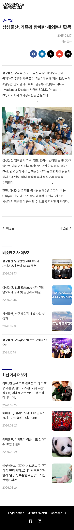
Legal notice (16, 513)
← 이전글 (8, 228)
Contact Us (58, 513)
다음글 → (66, 228)
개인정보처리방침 (37, 513)
